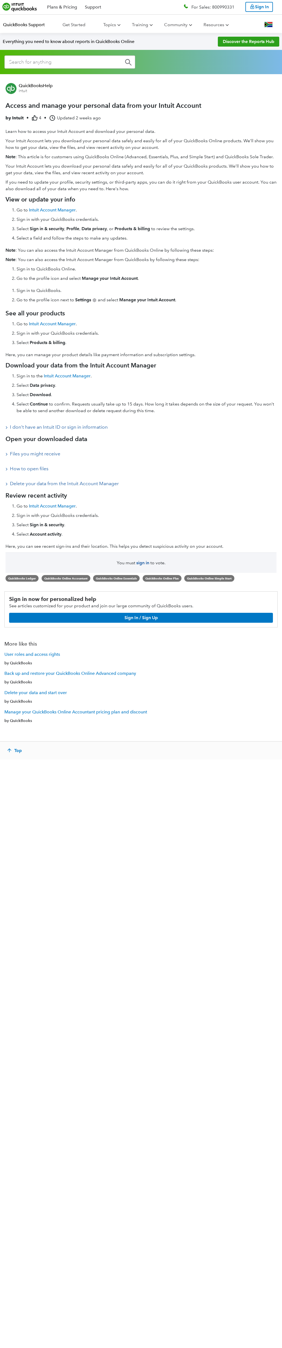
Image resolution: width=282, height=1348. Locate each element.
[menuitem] (27, 25)
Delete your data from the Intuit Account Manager (64, 483)
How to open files (29, 469)
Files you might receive (35, 454)
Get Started (74, 24)
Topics (109, 24)
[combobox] (69, 62)
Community (176, 24)
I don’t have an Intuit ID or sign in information (59, 427)
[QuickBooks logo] (19, 7)
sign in (142, 562)
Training (140, 24)
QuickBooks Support (24, 24)
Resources (214, 24)
